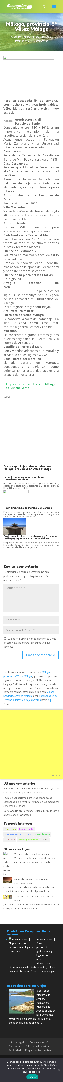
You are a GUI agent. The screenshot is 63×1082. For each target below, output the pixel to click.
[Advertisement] (31, 431)
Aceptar (32, 1077)
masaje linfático (42, 834)
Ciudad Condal (26, 829)
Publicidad (9, 120)
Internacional (22, 40)
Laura (6, 797)
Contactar (15, 1046)
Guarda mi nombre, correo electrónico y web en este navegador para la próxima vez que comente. (29, 642)
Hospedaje (47, 36)
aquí (50, 700)
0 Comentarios (40, 40)
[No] (58, 1069)
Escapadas (15, 36)
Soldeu (45, 839)
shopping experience (28, 839)
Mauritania (10, 839)
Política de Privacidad (37, 1046)
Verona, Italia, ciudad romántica (31, 854)
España (27, 36)
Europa (36, 36)
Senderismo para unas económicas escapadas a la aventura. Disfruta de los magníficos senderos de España (31, 801)
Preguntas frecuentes (38, 1050)
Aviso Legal (17, 1042)
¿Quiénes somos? (38, 1042)
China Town (10, 829)
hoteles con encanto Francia (18, 834)
